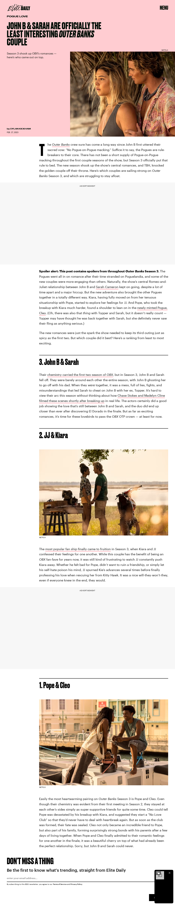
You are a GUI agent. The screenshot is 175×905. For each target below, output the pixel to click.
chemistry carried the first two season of (80, 375)
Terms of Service (60, 884)
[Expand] (158, 873)
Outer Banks (61, 144)
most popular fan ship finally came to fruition (78, 549)
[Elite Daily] (19, 7)
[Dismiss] (169, 873)
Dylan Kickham (20, 129)
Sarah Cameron (107, 287)
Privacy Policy (76, 884)
